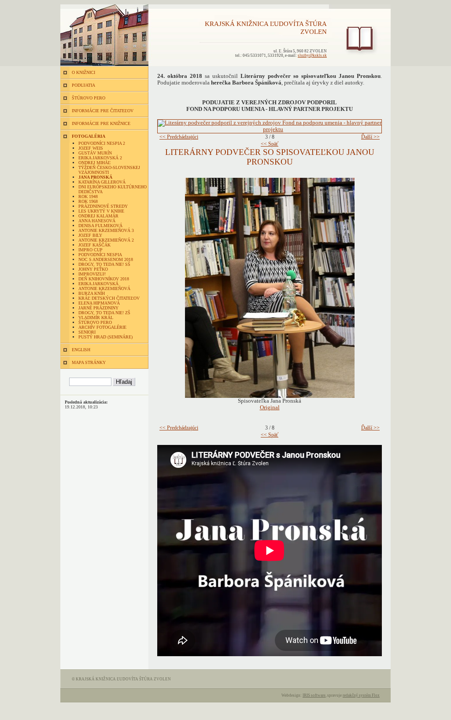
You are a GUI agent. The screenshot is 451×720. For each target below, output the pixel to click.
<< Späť (269, 144)
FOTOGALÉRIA (88, 136)
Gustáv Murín (95, 153)
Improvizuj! (92, 274)
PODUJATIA (83, 85)
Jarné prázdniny (98, 307)
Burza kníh (91, 293)
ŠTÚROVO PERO (88, 98)
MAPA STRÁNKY (89, 362)
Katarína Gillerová (102, 182)
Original (270, 407)
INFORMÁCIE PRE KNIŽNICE (101, 123)
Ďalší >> (370, 137)
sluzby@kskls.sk (312, 55)
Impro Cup (90, 249)
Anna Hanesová (96, 220)
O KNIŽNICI (83, 72)
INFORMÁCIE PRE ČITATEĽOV (102, 110)
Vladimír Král (95, 317)
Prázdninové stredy (103, 206)
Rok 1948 (88, 196)
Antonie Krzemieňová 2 (106, 240)
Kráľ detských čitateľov (109, 298)
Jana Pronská (95, 177)
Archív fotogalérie (102, 327)
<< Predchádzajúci (178, 137)
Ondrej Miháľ (94, 162)
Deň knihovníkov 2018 (103, 278)
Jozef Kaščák (94, 244)
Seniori (87, 332)
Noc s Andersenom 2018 (105, 259)
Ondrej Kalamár (98, 215)
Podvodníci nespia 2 (101, 143)
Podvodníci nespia (100, 254)
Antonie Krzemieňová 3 (106, 230)
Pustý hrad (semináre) (105, 336)
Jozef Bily (90, 235)
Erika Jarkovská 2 (100, 157)
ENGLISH (81, 349)
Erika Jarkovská (98, 283)
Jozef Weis (90, 148)
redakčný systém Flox (361, 695)
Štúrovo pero (95, 322)
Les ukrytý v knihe (101, 211)
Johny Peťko (93, 269)
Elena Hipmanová (99, 303)
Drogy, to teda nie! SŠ (104, 264)
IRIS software (314, 695)
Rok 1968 (88, 201)
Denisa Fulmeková (100, 225)
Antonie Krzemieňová (104, 288)
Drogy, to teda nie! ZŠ (104, 312)
